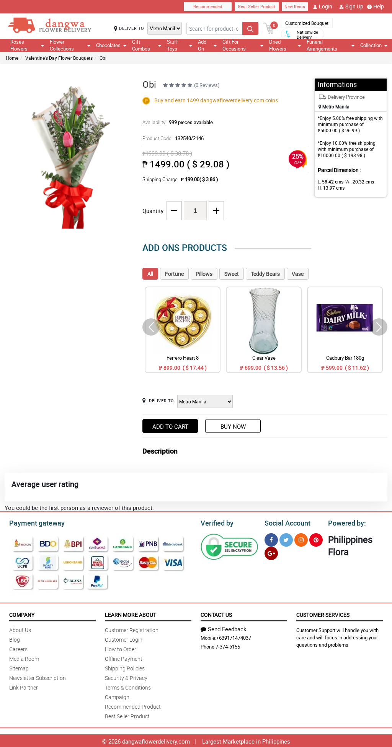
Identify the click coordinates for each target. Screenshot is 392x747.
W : (359, 182)
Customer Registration (131, 630)
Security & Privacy (126, 677)
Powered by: (347, 522)
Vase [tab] (298, 273)
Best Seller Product (256, 6)
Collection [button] (371, 45)
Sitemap (19, 668)
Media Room (24, 658)
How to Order (120, 649)
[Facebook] (271, 540)
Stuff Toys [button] (172, 45)
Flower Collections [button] (62, 45)
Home (12, 58)
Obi (103, 58)
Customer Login (123, 639)
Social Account (287, 522)
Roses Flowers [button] (19, 45)
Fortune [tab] (174, 273)
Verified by (217, 522)
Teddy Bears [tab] (265, 273)
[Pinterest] (316, 540)
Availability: (177, 122)
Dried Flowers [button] (277, 45)
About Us (20, 630)
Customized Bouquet (306, 23)
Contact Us (216, 614)
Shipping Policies (125, 668)
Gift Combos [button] (141, 45)
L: (330, 182)
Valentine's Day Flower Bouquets (59, 58)
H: (331, 188)
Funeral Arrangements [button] (322, 45)
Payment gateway (37, 522)
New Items (294, 6)
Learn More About (130, 614)
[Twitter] (286, 540)
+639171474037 (233, 637)
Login (325, 6)
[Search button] (250, 28)
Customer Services (323, 614)
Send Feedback (227, 629)
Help (378, 6)
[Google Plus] (271, 553)
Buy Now (233, 426)
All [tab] (150, 273)
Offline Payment (123, 658)
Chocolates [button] (108, 45)
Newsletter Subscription (37, 677)
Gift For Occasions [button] (234, 45)
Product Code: (173, 138)
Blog (14, 639)
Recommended (207, 6)
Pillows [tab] (204, 273)
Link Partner (23, 687)
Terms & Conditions (128, 687)
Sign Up (354, 6)
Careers (18, 649)
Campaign (117, 697)
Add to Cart (170, 426)
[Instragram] (301, 540)
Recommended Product (133, 706)
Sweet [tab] (231, 273)
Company (21, 614)
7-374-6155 (228, 646)
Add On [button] (202, 45)
